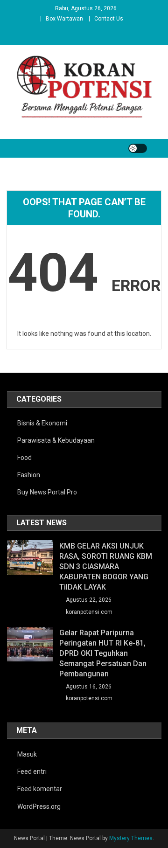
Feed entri (32, 771)
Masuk (27, 754)
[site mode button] (137, 148)
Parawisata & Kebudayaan (56, 440)
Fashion (28, 475)
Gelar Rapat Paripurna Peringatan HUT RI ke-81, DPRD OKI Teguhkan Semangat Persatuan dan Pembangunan (103, 653)
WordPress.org (39, 806)
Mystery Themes (131, 838)
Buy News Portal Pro (47, 492)
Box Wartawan (64, 18)
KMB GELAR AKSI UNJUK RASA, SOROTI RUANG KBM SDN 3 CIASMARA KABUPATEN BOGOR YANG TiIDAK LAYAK (105, 566)
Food (24, 457)
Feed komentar (39, 788)
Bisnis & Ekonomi (42, 423)
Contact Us (108, 18)
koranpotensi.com (89, 612)
